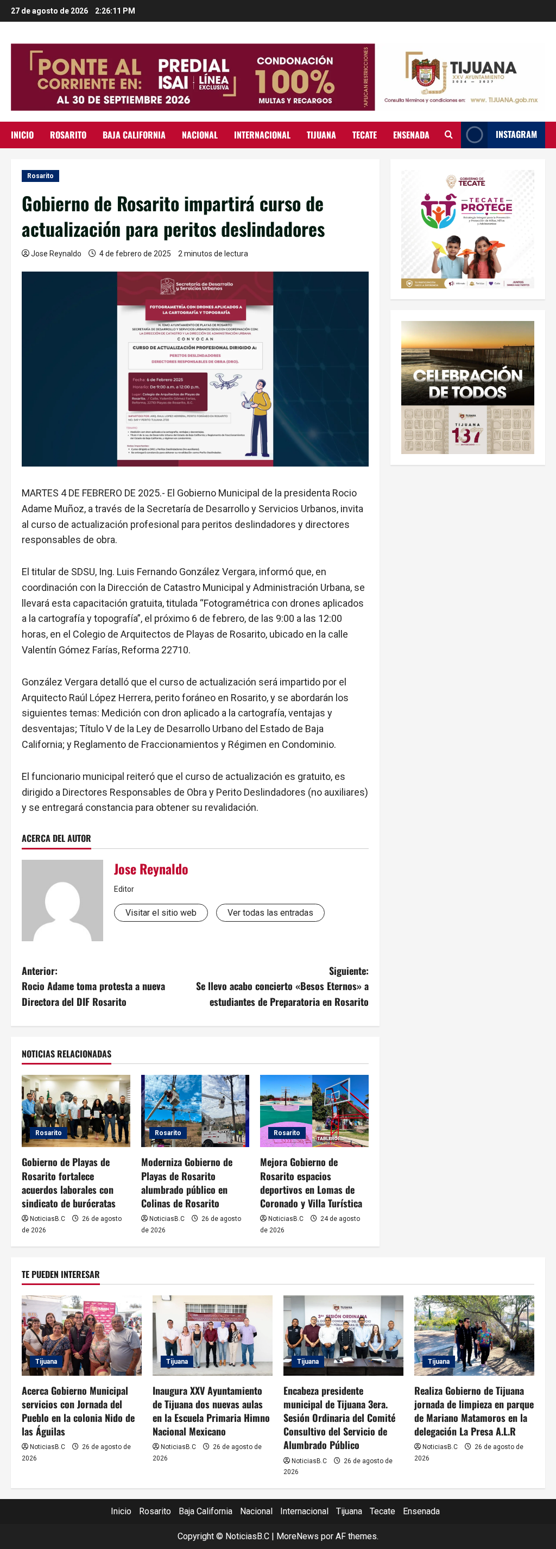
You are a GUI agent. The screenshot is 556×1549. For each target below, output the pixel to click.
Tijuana (321, 134)
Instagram (516, 134)
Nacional (200, 134)
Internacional (262, 134)
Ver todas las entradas (270, 913)
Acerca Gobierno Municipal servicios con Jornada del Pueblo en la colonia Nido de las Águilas (78, 1411)
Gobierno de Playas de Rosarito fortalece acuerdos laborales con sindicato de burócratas (69, 1182)
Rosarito (68, 134)
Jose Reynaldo (56, 253)
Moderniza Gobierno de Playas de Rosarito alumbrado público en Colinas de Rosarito (186, 1182)
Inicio (22, 134)
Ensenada (411, 134)
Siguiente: (282, 986)
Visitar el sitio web (161, 913)
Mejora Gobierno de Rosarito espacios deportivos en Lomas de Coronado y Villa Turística (311, 1182)
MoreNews (297, 1536)
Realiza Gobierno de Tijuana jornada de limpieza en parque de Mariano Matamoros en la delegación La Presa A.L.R (474, 1411)
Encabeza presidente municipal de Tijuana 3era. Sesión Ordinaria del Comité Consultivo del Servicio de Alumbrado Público (339, 1417)
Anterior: (93, 986)
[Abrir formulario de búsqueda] (449, 135)
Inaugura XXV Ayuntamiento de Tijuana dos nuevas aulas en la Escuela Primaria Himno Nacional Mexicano (211, 1411)
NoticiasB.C (47, 1219)
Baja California (134, 134)
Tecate (364, 134)
